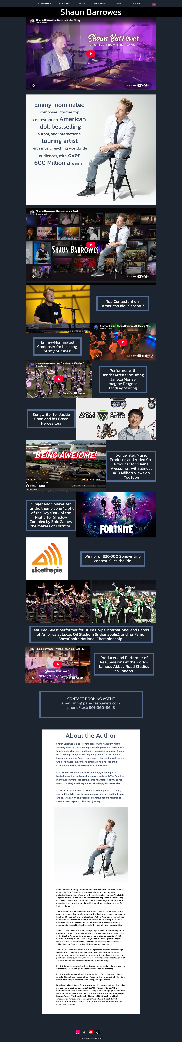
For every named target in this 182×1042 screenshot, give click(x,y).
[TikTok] (98, 1032)
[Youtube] (91, 1032)
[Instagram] (78, 1032)
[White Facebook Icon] (84, 1032)
